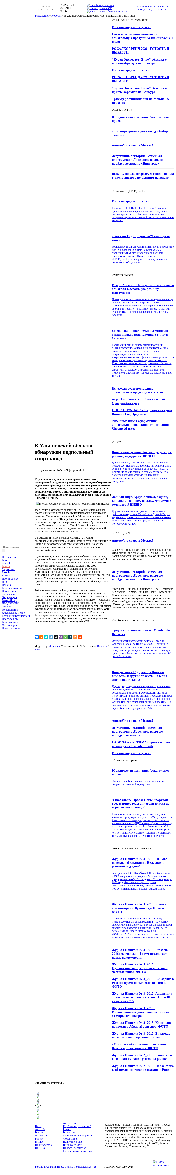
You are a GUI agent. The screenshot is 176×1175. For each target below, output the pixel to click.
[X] (56, 637)
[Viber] (61, 637)
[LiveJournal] (70, 637)
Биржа (67, 1129)
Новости (102, 646)
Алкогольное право (13, 612)
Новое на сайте (11, 591)
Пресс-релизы (10, 618)
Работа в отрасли (12, 587)
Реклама (40, 1166)
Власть (6, 566)
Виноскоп (69, 1132)
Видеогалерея (10, 622)
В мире (6, 575)
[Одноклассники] (41, 637)
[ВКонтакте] (37, 637)
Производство (10, 578)
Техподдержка (82, 1166)
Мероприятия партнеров (77, 1151)
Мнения (6, 606)
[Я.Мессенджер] (46, 637)
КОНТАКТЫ (161, 6)
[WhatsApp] (65, 637)
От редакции (9, 597)
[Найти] (3, 550)
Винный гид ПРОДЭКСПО (10, 602)
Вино (5, 560)
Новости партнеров (74, 1147)
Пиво (5, 581)
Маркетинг (8, 569)
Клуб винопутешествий (16, 615)
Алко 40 (6, 563)
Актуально (8, 594)
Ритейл (6, 572)
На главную (9, 556)
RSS (94, 1166)
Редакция (50, 1166)
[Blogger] (75, 637)
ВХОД (141, 9)
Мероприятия (10, 609)
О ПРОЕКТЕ (145, 6)
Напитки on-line (11, 628)
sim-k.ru (38, 628)
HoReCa (7, 584)
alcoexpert (54, 646)
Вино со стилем (72, 1144)
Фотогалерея (9, 625)
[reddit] (80, 637)
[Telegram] (51, 637)
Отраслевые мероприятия (78, 1135)
